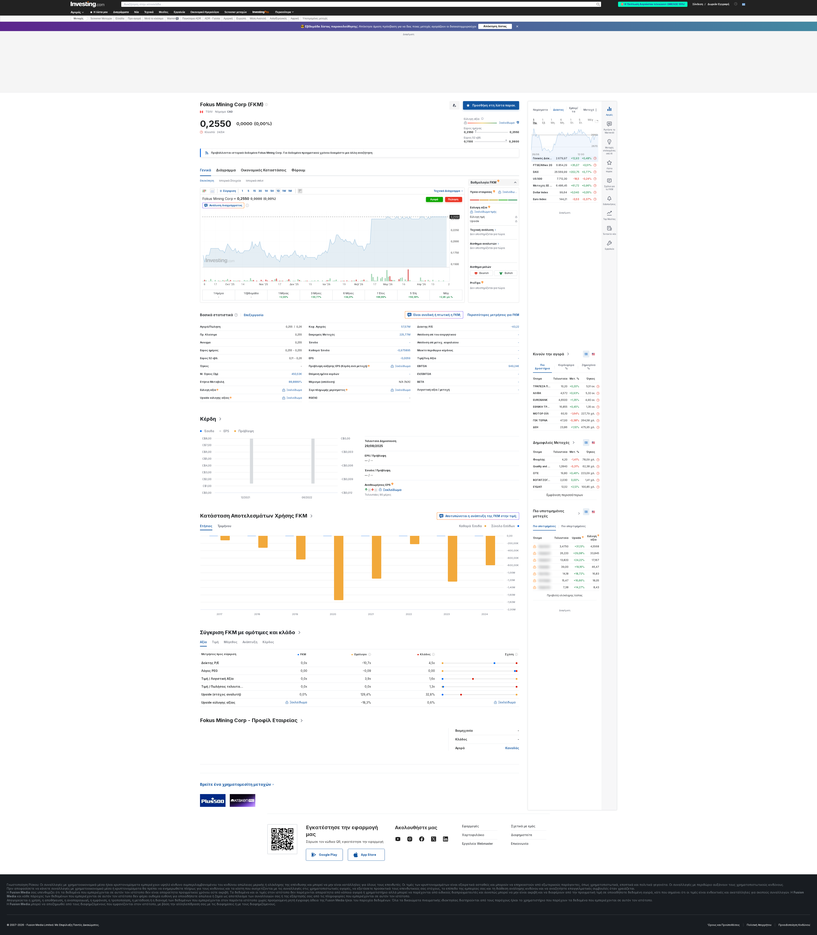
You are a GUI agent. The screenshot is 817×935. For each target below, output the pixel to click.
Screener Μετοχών (101, 18)
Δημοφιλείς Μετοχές (551, 442)
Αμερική (228, 18)
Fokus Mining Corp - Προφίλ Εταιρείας (248, 720)
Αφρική (295, 18)
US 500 (537, 178)
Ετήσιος (206, 526)
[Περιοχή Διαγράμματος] (212, 191)
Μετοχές (589, 109)
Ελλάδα (120, 18)
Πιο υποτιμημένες (544, 526)
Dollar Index (540, 192)
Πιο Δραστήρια (542, 366)
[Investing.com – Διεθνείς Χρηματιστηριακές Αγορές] (87, 4)
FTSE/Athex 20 (542, 165)
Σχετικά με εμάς (523, 826)
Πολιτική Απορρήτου (759, 924)
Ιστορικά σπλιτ (254, 180)
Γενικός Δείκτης (543, 158)
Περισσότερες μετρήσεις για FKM (493, 315)
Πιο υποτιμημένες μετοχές (548, 513)
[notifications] (735, 4)
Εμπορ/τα (573, 109)
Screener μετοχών (235, 12)
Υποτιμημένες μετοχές (315, 18)
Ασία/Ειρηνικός (278, 18)
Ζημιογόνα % (589, 366)
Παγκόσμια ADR (191, 18)
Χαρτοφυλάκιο (473, 835)
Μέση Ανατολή (258, 18)
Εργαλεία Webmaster (477, 843)
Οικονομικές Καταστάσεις (263, 170)
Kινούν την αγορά (548, 354)
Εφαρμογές (470, 826)
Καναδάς (512, 748)
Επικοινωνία (519, 843)
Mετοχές (78, 18)
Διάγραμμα (226, 170)
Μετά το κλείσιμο (153, 18)
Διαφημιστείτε (521, 835)
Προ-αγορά (134, 18)
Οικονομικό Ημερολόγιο (204, 12)
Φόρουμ (298, 170)
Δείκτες (558, 109)
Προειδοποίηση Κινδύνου (794, 924)
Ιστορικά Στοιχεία (230, 180)
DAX (536, 172)
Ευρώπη (241, 18)
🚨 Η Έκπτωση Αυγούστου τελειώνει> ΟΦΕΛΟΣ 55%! (653, 4)
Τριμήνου (224, 526)
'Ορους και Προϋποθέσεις (723, 924)
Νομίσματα (540, 109)
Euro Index (539, 199)
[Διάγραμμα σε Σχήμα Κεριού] (204, 191)
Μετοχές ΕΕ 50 (543, 185)
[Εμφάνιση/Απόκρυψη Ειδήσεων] (300, 191)
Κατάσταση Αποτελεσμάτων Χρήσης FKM (253, 516)
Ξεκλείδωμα (506, 122)
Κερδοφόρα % (566, 366)
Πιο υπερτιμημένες (573, 526)
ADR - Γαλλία (212, 18)
